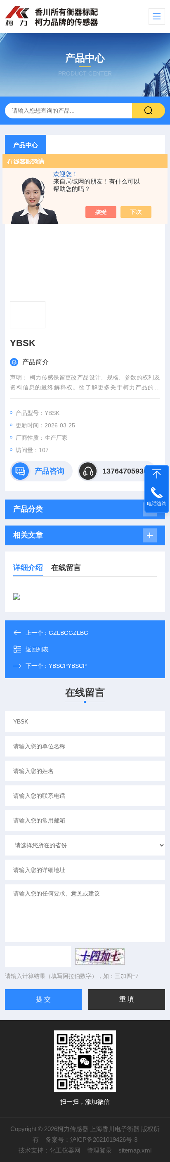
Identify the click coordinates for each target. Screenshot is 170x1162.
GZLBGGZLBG (68, 632)
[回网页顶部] (156, 474)
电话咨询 (157, 504)
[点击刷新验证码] (100, 956)
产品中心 (25, 144)
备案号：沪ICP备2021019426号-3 (91, 1139)
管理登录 (99, 1150)
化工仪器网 (65, 1150)
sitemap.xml (134, 1150)
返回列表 (37, 649)
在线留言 (66, 567)
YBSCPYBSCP (68, 665)
